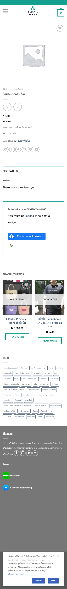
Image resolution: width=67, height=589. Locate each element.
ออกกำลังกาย (8, 400)
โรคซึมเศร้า (31, 416)
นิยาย (23, 378)
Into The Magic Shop (37, 368)
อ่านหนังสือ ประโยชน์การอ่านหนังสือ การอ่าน (18, 405)
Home (5, 88)
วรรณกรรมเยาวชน (33, 389)
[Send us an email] (35, 453)
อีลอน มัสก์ (18, 400)
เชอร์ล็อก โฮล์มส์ (55, 405)
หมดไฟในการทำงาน (28, 395)
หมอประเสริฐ (43, 395)
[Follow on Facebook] (16, 453)
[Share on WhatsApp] (6, 149)
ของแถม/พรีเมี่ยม (17, 88)
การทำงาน (59, 368)
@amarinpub (14, 475)
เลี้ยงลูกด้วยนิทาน (46, 411)
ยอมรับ (53, 580)
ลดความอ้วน (44, 384)
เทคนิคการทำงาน (24, 411)
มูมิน (35, 384)
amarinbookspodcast (11, 368)
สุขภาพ (17, 395)
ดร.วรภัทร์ (48, 373)
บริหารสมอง (55, 378)
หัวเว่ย (52, 395)
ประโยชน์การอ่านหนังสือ (11, 384)
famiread (24, 368)
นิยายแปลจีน (44, 378)
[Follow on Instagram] (23, 453)
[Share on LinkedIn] (37, 149)
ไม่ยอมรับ (38, 580)
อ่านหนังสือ (28, 400)
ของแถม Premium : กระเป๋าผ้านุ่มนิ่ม (17, 321)
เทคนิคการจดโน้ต (9, 411)
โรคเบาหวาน (50, 416)
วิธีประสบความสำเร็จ (49, 389)
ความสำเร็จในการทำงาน (22, 373)
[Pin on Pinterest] (30, 149)
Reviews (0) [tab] (10, 171)
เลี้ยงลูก (35, 411)
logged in (31, 215)
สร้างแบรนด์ (7, 395)
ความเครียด (37, 373)
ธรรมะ (56, 373)
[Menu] (6, 9)
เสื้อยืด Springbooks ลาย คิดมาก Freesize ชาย (50, 322)
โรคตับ (40, 416)
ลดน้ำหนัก (55, 384)
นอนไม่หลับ (7, 378)
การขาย (50, 368)
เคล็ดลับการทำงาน (41, 405)
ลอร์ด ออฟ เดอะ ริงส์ (10, 389)
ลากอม (22, 389)
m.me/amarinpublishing (21, 487)
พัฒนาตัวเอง (26, 384)
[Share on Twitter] (18, 149)
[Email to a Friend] (24, 149)
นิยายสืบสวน (32, 378)
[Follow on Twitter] (29, 453)
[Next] (64, 314)
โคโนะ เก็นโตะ (19, 416)
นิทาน (16, 378)
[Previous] (2, 314)
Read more (17, 337)
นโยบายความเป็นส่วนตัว (16, 574)
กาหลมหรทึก (8, 373)
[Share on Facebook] (12, 149)
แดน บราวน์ (7, 416)
